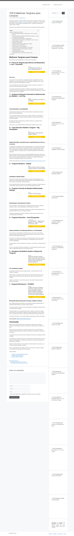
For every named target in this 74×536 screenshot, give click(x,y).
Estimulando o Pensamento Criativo (18, 44)
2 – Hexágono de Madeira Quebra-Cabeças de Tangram (21, 48)
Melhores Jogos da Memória (17, 355)
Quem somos (60, 533)
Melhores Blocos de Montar (17, 356)
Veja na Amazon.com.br (37, 71)
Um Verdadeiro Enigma (16, 50)
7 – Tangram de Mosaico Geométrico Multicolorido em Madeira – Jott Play (25, 36)
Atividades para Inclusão (57, 4)
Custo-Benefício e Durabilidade (18, 37)
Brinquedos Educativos (14, 360)
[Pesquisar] (63, 13)
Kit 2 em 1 (14, 34)
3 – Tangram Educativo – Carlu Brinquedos (19, 46)
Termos (64, 533)
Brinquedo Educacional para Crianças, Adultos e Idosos (22, 52)
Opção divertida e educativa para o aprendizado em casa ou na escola (25, 39)
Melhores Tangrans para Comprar (16, 32)
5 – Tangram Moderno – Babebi (17, 41)
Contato (50, 533)
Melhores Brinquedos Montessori (24, 318)
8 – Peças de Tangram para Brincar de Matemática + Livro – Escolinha (24, 33)
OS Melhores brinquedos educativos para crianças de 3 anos (33, 160)
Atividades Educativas (46, 4)
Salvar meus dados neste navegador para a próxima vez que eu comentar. (25, 394)
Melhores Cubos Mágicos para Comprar (20, 354)
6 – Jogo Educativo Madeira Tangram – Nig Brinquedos (21, 38)
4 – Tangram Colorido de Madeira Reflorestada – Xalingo (21, 43)
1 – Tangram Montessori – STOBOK (17, 51)
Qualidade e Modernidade (17, 42)
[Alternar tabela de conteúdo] (37, 30)
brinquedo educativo (21, 22)
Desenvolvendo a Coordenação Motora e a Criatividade (22, 47)
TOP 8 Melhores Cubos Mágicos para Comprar (18, 361)
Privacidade (55, 533)
